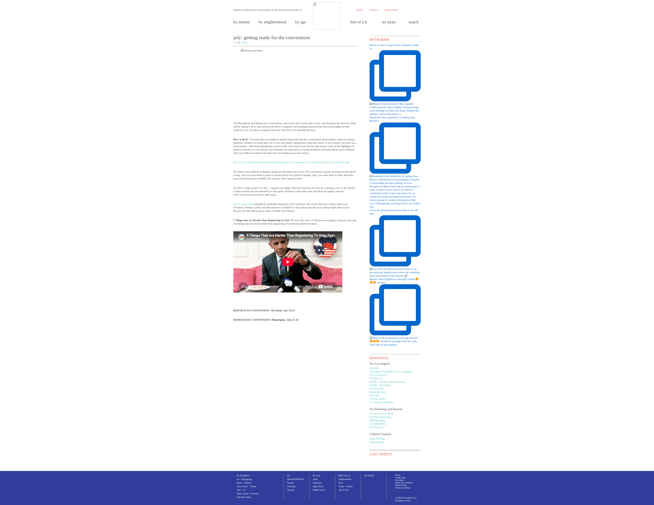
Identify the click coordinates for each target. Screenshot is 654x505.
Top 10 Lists (344, 490)
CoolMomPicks (378, 423)
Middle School (319, 490)
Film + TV (241, 490)
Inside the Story (378, 392)
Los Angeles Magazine (382, 402)
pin (283, 360)
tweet (264, 360)
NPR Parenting (377, 420)
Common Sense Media (382, 413)
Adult (315, 479)
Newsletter (399, 480)
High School (318, 486)
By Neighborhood (272, 22)
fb (404, 10)
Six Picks (389, 22)
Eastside (290, 483)
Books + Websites (244, 483)
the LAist (374, 395)
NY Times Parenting (380, 417)
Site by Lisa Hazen (402, 488)
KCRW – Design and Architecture (388, 381)
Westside (290, 490)
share (243, 360)
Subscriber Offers (244, 497)
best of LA (358, 22)
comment (329, 360)
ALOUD (374, 368)
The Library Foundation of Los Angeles (391, 371)
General (244, 43)
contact (374, 10)
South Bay (291, 486)
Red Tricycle (376, 427)
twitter (409, 11)
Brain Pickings (377, 438)
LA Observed (377, 388)
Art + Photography (244, 479)
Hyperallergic (377, 442)
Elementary (317, 483)
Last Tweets (381, 454)
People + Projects (346, 486)
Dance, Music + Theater (246, 486)
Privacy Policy (401, 485)
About (397, 475)
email (306, 360)
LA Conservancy (378, 375)
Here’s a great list (242, 204)
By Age (300, 22)
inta (419, 10)
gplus (414, 10)
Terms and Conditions (404, 483)
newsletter (391, 10)
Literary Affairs (378, 398)
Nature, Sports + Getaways (248, 493)
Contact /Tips (400, 477)
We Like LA (376, 378)
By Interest (241, 22)
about (359, 10)
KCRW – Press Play (380, 385)
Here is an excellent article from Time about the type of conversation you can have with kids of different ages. (291, 162)
